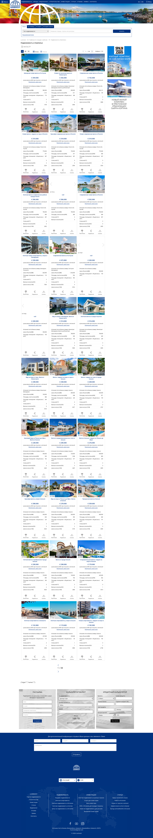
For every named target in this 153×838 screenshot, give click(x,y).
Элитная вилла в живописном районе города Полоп (35, 195)
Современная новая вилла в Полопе (91, 73)
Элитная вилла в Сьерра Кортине (91, 316)
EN (142, 2)
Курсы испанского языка (120, 798)
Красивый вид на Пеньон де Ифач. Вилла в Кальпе (35, 439)
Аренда (35, 1)
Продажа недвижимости (62, 798)
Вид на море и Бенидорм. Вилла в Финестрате (63, 317)
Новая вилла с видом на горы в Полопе (34, 134)
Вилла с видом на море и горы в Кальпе (63, 378)
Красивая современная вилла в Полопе (63, 134)
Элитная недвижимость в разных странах (91, 798)
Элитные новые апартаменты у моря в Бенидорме (35, 256)
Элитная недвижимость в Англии (62, 806)
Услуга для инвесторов (91, 800)
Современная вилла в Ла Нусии (63, 255)
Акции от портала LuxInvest (120, 803)
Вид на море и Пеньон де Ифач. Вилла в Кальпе (63, 499)
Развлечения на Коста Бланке (120, 806)
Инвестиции (65, 1)
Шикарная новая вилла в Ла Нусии (35, 73)
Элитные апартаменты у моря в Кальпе (63, 620)
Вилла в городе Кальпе (63, 560)
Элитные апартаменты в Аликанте (35, 620)
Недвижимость (26, 1)
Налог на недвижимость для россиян (91, 809)
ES (139, 2)
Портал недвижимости (34, 797)
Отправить (37, 721)
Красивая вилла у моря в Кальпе (35, 499)
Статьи (73, 1)
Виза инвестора (91, 803)
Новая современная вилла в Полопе (91, 134)
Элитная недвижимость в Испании (62, 803)
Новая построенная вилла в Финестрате (63, 74)
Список (45, 51)
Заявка (86, 1)
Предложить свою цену (35, 82)
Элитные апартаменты (62, 800)
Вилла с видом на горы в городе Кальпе (91, 378)
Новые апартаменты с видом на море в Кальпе (91, 621)
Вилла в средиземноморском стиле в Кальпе (63, 439)
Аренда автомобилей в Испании (120, 809)
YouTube (76, 826)
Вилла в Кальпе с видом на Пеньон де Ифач (91, 439)
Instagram (82, 826)
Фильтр (27, 47)
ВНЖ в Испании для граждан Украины (91, 806)
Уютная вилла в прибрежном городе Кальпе (35, 560)
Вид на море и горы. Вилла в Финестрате (35, 378)
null (63, 195)
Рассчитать (115, 721)
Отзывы (80, 1)
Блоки (37, 51)
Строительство (54, 1)
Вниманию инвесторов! (91, 811)
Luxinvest (23, 40)
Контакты (93, 1)
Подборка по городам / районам (38, 40)
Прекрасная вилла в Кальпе (91, 499)
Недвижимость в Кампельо (58, 40)
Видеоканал (43, 1)
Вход (149, 2)
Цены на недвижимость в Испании (62, 809)
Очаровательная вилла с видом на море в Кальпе (91, 560)
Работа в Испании (120, 800)
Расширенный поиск (28, 35)
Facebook (70, 826)
